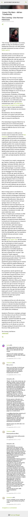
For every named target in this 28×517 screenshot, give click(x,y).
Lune (8, 345)
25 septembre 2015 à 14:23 (14, 439)
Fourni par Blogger (15, 515)
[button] (2, 24)
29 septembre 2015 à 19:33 (14, 493)
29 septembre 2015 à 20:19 (14, 504)
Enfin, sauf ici (6, 50)
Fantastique (5, 333)
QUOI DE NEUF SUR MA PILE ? (12, 2)
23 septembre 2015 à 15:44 (14, 374)
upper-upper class (12, 239)
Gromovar (9, 362)
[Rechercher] (26, 2)
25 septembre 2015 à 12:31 (14, 427)
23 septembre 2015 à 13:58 (14, 358)
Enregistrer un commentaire (9, 507)
